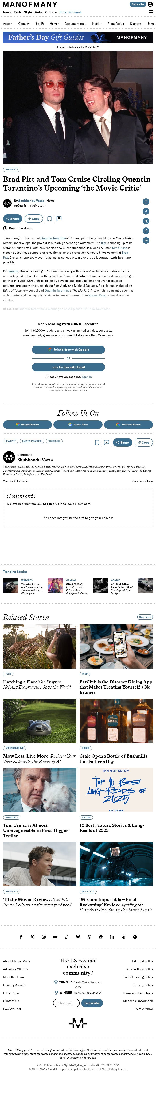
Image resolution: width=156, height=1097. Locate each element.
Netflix (96, 23)
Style (28, 12)
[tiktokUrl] (66, 937)
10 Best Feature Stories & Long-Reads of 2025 (112, 827)
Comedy (24, 23)
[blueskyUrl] (78, 937)
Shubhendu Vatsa (31, 201)
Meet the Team (13, 977)
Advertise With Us (15, 969)
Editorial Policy (142, 961)
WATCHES (27, 580)
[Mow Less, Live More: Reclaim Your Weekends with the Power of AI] (39, 721)
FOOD (85, 674)
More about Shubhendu (15, 481)
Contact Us (11, 1001)
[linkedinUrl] (112, 937)
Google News (81, 424)
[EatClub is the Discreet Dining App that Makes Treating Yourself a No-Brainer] (116, 646)
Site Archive (144, 1009)
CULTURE (86, 817)
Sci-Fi (40, 23)
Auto (38, 12)
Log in (47, 504)
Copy (36, 219)
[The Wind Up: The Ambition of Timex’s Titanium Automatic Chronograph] (10, 585)
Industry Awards (14, 985)
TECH (8, 674)
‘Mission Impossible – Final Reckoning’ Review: (116, 905)
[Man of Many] (78, 1023)
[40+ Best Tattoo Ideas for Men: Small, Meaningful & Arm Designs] (100, 585)
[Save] (49, 219)
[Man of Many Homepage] (40, 4)
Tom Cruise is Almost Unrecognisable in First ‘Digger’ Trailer (36, 830)
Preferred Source (131, 424)
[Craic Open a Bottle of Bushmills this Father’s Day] (116, 721)
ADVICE (115, 580)
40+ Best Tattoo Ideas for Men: (122, 589)
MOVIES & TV (12, 169)
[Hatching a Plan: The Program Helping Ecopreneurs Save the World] (39, 646)
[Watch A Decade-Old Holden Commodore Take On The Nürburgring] (145, 585)
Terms (68, 383)
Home (60, 47)
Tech (17, 12)
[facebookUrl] (21, 937)
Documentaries (75, 23)
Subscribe (137, 4)
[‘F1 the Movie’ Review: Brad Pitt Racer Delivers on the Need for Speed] (39, 864)
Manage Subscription (138, 1001)
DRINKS (85, 748)
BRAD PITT (11, 441)
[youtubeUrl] (55, 937)
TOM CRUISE (54, 441)
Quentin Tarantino (53, 238)
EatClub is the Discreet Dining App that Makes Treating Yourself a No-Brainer (116, 687)
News (7, 12)
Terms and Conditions (138, 993)
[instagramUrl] (44, 937)
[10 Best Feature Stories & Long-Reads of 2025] (116, 790)
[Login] (150, 4)
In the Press (11, 993)
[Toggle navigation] (151, 12)
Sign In (87, 377)
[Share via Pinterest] (148, 150)
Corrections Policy (140, 969)
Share (14, 219)
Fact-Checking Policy (138, 977)
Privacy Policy (84, 383)
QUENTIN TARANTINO (32, 441)
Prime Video (115, 23)
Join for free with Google (71, 349)
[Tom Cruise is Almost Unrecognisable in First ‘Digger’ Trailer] (39, 790)
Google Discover (30, 424)
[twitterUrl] (32, 937)
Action (7, 23)
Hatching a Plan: (37, 684)
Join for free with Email (68, 367)
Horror (54, 23)
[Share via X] (148, 142)
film (103, 243)
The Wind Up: (31, 589)
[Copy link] (148, 159)
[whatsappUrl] (89, 937)
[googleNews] (101, 937)
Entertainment (70, 12)
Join (59, 504)
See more (145, 617)
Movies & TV (92, 47)
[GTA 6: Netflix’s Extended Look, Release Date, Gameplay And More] (55, 585)
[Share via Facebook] (148, 134)
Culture (51, 12)
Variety (13, 271)
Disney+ (136, 23)
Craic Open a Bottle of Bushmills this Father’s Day (113, 758)
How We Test (12, 1009)
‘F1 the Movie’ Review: (37, 902)
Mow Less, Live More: (39, 758)
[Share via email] (146, 240)
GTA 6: (77, 589)
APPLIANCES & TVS (15, 748)
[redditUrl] (124, 937)
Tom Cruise (119, 248)
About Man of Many (142, 481)
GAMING (71, 580)
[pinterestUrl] (135, 937)
